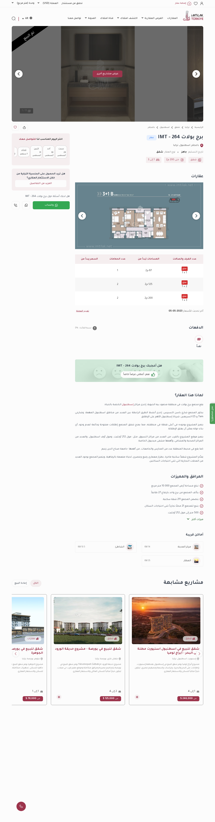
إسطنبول (128, 404)
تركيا (187, 127)
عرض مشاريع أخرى (107, 74)
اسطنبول (164, 127)
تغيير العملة (82, 311)
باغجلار (151, 127)
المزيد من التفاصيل (41, 183)
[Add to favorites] (15, 127)
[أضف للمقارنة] (137, 697)
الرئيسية (199, 127)
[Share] (24, 127)
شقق (177, 127)
